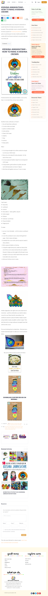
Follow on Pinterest (38, 92)
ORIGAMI (26, 562)
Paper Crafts (35, 102)
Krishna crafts (19, 427)
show (9, 43)
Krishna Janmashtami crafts (10, 429)
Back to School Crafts (37, 64)
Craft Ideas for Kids (37, 27)
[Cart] (35, 2)
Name (4, 523)
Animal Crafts (35, 100)
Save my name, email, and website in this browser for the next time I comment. (14, 530)
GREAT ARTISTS (28, 558)
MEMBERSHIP (7, 562)
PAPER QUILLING (28, 564)
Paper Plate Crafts (36, 104)
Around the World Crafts (38, 32)
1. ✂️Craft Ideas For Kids (12, 423)
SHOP (6, 564)
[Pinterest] (40, 593)
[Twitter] (36, 593)
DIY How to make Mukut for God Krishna (13, 426)
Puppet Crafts (35, 107)
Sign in (39, 2)
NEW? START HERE (8, 559)
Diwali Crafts (35, 67)
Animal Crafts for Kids (37, 37)
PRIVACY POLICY (8, 567)
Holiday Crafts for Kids (37, 35)
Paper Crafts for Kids (37, 39)
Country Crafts (36, 114)
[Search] (32, 2)
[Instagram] (34, 593)
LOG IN (6, 565)
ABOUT (6, 560)
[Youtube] (38, 593)
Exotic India (19, 423)
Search (38, 19)
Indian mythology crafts (12, 427)
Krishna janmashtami (16, 31)
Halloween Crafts (36, 69)
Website (21, 523)
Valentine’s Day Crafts (37, 76)
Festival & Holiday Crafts (38, 117)
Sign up (44, 2)
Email (12, 523)
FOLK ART (27, 560)
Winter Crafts (35, 74)
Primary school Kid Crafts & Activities (14, 424)
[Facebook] (31, 593)
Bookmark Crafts (36, 109)
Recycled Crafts (36, 112)
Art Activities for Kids (37, 30)
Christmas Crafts (36, 71)
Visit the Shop (38, 56)
